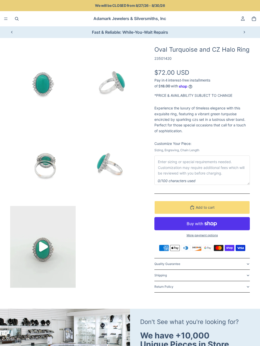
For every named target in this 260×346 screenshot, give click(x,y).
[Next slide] (244, 32)
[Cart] (253, 18)
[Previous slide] (12, 32)
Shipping (160, 275)
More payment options (202, 235)
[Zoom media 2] (109, 81)
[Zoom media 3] (43, 164)
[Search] (16, 18)
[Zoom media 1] (43, 81)
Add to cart (205, 207)
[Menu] (6, 19)
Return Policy (163, 287)
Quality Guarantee (167, 264)
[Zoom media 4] (109, 164)
